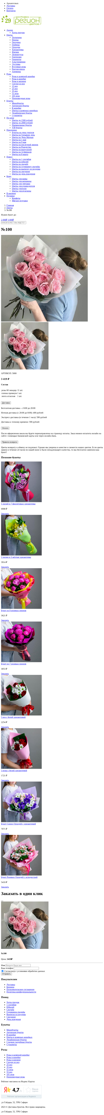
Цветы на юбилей (20, 162)
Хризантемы (18, 49)
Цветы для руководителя (23, 186)
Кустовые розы (19, 67)
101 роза (16, 96)
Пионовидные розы (21, 98)
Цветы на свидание (21, 171)
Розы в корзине (19, 81)
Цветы (9, 35)
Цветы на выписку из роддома (26, 169)
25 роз (15, 88)
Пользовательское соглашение (20, 989)
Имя (3, 965)
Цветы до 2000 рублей (22, 123)
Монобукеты (18, 103)
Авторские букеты (20, 106)
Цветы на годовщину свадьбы (26, 166)
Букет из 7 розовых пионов (13, 664)
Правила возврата (9, 442)
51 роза (15, 93)
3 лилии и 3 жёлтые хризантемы (16, 557)
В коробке (16, 108)
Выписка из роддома (16, 1014)
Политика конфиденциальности (21, 992)
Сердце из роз (18, 84)
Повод (9, 157)
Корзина (10, 987)
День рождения (13, 1019)
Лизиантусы (17, 54)
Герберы (16, 45)
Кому (8, 176)
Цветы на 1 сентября (21, 159)
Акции (9, 30)
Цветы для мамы (19, 179)
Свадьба (10, 1009)
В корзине (11, 193)
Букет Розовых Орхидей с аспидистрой (19, 877)
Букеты (9, 101)
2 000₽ (4, 220)
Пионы (15, 40)
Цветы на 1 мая (19, 140)
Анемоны (16, 71)
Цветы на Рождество (21, 147)
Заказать (5, 513)
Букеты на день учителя (23, 132)
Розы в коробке (19, 79)
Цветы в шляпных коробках (25, 110)
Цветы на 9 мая (19, 142)
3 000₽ (11, 220)
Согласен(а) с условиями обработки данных (24, 971)
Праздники (11, 130)
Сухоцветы (17, 115)
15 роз (15, 86)
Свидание (11, 1017)
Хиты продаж (18, 32)
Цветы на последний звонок (25, 145)
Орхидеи (16, 47)
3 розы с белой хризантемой (14, 770)
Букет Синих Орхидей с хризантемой (18, 824)
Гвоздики (16, 42)
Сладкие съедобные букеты (19, 1042)
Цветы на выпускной (22, 149)
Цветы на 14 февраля (21, 152)
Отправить (6, 974)
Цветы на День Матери (22, 137)
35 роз (15, 91)
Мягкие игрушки (20, 201)
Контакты (11, 10)
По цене (10, 118)
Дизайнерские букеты (22, 113)
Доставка (10, 6)
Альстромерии (18, 62)
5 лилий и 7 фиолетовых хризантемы (18, 504)
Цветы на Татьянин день (23, 135)
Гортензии (17, 57)
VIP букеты (17, 127)
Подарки (10, 196)
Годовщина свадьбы (15, 1012)
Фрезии (15, 52)
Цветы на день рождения (23, 174)
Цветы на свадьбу (20, 164)
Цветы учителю (19, 188)
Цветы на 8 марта (20, 154)
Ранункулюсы (18, 69)
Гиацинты (16, 59)
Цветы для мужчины (21, 191)
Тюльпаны (17, 37)
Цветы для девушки (21, 183)
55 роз (9, 1072)
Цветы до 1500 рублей (22, 120)
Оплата (9, 8)
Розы (8, 74)
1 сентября (11, 1005)
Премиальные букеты (22, 125)
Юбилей (10, 1007)
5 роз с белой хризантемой (13, 717)
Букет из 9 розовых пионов (13, 610)
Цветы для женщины (21, 181)
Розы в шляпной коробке (23, 76)
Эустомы (16, 64)
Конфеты (16, 198)
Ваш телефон (7, 968)
